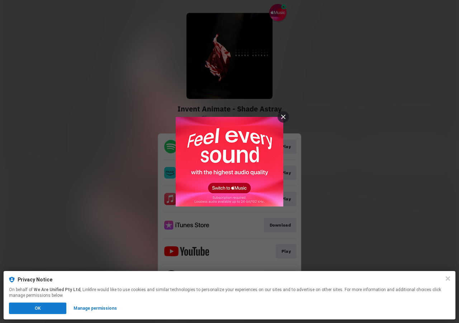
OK (38, 308)
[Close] (448, 278)
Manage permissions (95, 308)
